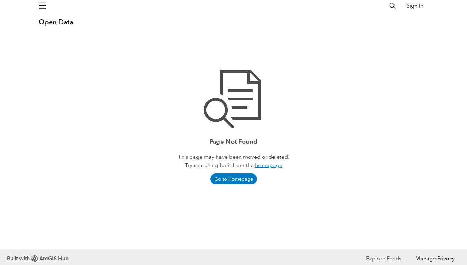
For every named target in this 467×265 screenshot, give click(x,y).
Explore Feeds (383, 258)
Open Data (56, 22)
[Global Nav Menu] (42, 6)
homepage (268, 165)
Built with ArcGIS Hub (38, 258)
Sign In (414, 5)
